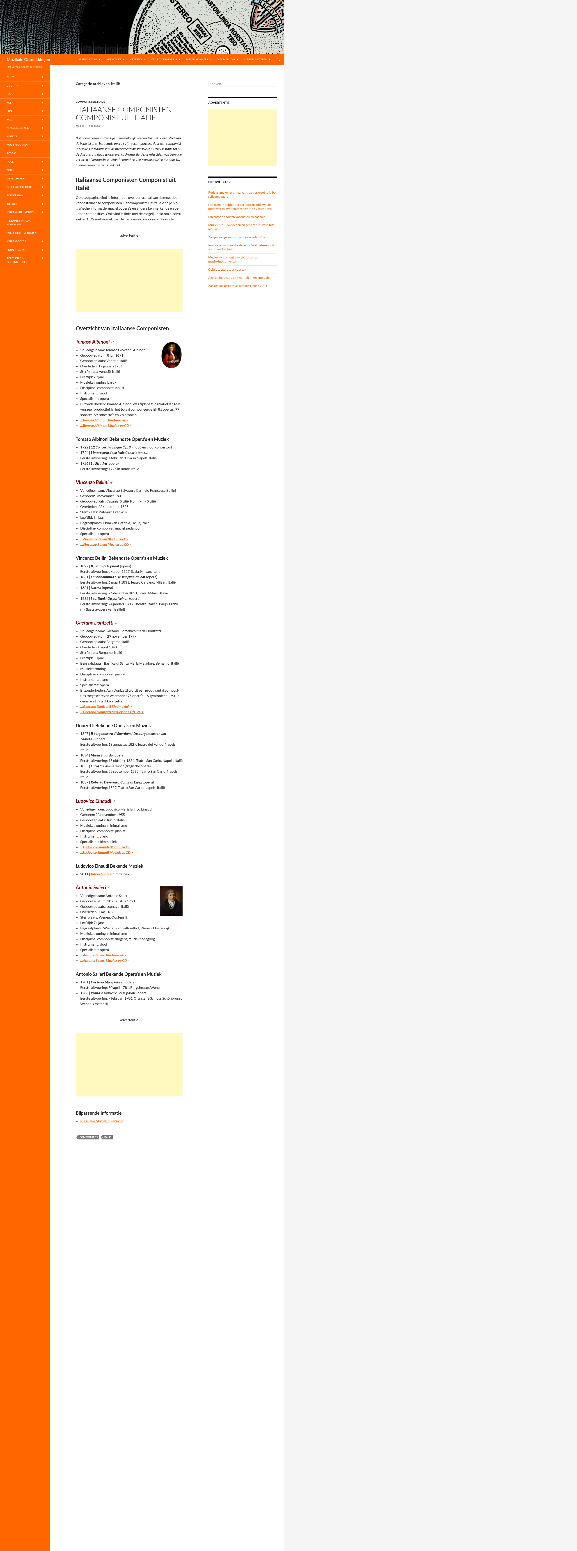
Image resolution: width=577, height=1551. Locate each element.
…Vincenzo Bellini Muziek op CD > (105, 544)
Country (13, 85)
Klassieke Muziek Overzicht (101, 1121)
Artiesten (136, 59)
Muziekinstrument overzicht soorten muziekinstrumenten (233, 259)
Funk (10, 110)
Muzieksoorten (17, 144)
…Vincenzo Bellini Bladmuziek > (104, 539)
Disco (10, 94)
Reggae (11, 153)
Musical (12, 136)
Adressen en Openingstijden (17, 260)
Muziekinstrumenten (20, 212)
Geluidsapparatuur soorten (227, 269)
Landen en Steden (255, 59)
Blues (10, 77)
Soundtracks (16, 249)
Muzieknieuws (88, 59)
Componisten (86, 101)
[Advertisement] (129, 280)
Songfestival (15, 195)
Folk (10, 102)
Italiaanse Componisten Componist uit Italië (124, 113)
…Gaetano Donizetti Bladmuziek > (106, 706)
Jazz (10, 119)
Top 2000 (12, 203)
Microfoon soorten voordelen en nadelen (237, 217)
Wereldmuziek (16, 178)
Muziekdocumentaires (22, 232)
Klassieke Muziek (18, 127)
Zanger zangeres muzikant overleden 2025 (237, 237)
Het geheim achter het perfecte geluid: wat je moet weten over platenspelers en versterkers (240, 207)
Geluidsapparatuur (164, 59)
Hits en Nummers (197, 59)
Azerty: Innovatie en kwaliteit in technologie (239, 277)
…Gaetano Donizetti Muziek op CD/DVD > (112, 712)
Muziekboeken (16, 241)
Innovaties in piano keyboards (19, 222)
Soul (10, 170)
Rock (10, 161)
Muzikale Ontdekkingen (28, 59)
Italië (101, 101)
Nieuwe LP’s (113, 59)
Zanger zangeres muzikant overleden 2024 (237, 286)
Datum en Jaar (226, 59)
